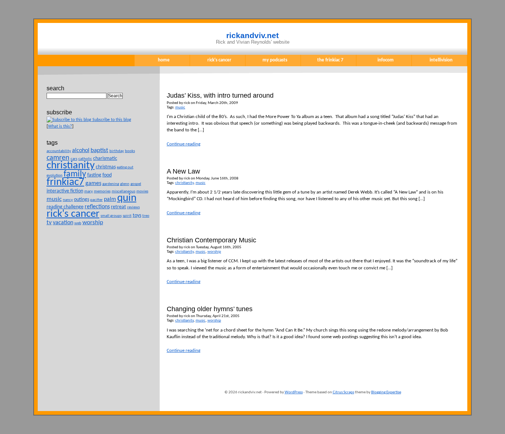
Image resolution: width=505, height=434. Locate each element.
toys (137, 215)
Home (164, 60)
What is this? (60, 126)
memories (102, 191)
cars (74, 159)
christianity (184, 183)
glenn (124, 184)
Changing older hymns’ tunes (210, 309)
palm (110, 199)
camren (58, 158)
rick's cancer (73, 214)
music (180, 107)
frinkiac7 (65, 182)
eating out (125, 167)
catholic (85, 159)
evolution (54, 176)
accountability (59, 151)
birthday (116, 151)
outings (81, 199)
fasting (94, 175)
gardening (110, 184)
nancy (68, 200)
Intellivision (441, 60)
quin (126, 198)
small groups (111, 216)
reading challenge (65, 207)
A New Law (183, 171)
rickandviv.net (252, 35)
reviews (133, 207)
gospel (136, 184)
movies (142, 191)
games (93, 183)
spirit (127, 216)
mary (88, 191)
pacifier (96, 200)
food (107, 175)
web (77, 223)
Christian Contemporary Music (211, 240)
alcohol (80, 151)
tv (49, 222)
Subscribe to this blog (111, 120)
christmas (106, 167)
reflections (97, 207)
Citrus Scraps (343, 392)
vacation (63, 223)
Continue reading (183, 144)
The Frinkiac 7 (330, 60)
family (75, 174)
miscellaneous (123, 191)
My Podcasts (274, 60)
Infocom (385, 60)
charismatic (105, 158)
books (130, 151)
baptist (99, 150)
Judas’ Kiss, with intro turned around (220, 95)
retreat (118, 207)
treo (145, 216)
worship (214, 252)
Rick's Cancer (219, 60)
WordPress (294, 392)
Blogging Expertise (386, 392)
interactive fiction (65, 191)
